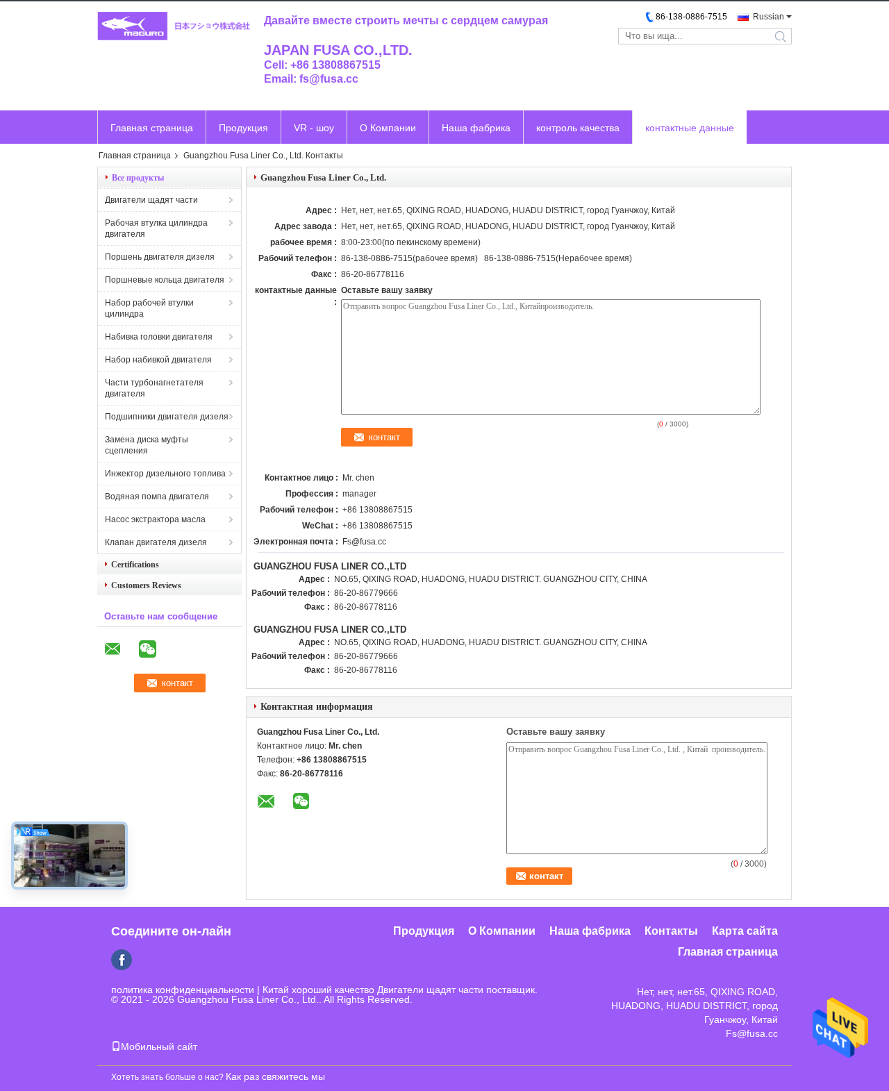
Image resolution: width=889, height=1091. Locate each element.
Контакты (671, 931)
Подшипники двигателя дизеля (167, 417)
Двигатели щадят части (151, 200)
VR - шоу (314, 127)
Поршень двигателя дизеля (160, 257)
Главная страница (151, 127)
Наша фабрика (476, 127)
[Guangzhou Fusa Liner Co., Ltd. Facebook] (121, 960)
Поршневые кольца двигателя (164, 280)
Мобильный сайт (159, 1046)
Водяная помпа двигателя (157, 496)
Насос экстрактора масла (155, 519)
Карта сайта (745, 931)
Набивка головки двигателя (159, 337)
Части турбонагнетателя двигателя (154, 388)
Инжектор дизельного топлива (165, 473)
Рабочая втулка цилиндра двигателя (156, 228)
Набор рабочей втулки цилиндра (149, 308)
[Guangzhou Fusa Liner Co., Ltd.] (173, 27)
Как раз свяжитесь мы (275, 1076)
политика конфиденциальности (182, 989)
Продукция (243, 127)
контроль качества (578, 127)
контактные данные (689, 127)
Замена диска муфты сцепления (146, 445)
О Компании (388, 127)
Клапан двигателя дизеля (156, 542)
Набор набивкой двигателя (158, 360)
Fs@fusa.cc (364, 542)
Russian (768, 17)
